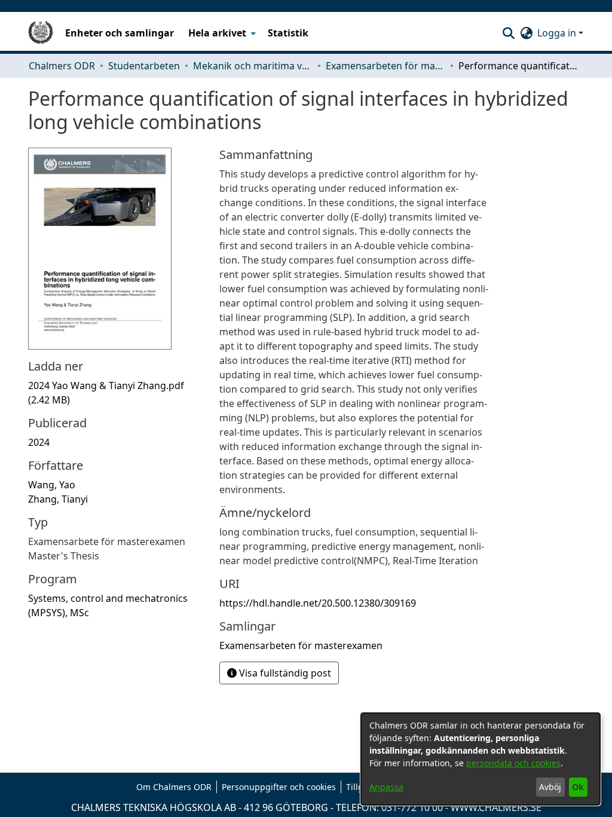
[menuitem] (221, 33)
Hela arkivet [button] (217, 32)
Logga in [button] (558, 32)
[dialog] (480, 759)
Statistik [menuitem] (288, 32)
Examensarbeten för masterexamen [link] (385, 65)
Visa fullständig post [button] (284, 673)
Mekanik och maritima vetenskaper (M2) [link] (253, 65)
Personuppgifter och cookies (279, 786)
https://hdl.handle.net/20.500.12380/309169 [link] (317, 603)
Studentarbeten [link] (144, 65)
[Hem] (40, 33)
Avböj (550, 786)
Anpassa (386, 786)
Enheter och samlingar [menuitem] (119, 32)
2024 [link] (39, 442)
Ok (578, 786)
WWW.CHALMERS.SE (496, 807)
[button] (508, 33)
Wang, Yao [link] (51, 484)
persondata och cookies (513, 763)
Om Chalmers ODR (174, 786)
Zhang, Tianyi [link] (58, 499)
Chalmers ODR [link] (62, 65)
